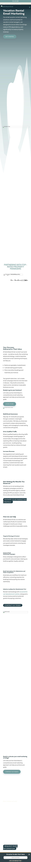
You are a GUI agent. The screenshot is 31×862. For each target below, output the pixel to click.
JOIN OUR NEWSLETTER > (15, 861)
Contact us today (13, 605)
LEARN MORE (9, 404)
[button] (15, 857)
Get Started (9, 36)
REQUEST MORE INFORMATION (10, 847)
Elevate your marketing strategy (15, 501)
